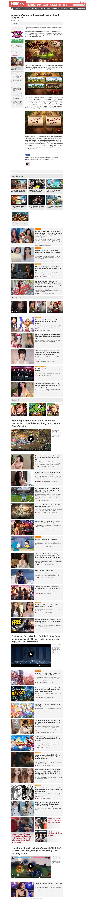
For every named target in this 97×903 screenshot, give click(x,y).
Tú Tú (36, 245)
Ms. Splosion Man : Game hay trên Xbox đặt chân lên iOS (16, 41)
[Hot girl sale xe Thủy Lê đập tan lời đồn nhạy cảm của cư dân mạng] (22, 478)
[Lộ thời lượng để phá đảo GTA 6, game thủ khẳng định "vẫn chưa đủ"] (22, 527)
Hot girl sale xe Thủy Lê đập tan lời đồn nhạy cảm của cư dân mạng (48, 473)
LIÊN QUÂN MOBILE (34, 8)
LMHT (25, 8)
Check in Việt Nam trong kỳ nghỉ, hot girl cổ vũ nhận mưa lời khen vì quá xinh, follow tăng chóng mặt (47, 804)
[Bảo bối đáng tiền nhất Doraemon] (22, 543)
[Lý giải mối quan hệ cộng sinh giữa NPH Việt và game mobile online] (54, 200)
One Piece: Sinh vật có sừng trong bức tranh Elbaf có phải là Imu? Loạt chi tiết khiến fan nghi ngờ (48, 789)
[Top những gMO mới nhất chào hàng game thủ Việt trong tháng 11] (17, 61)
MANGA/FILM (53, 5)
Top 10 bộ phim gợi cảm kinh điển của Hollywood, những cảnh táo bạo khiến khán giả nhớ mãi (47, 756)
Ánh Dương (37, 747)
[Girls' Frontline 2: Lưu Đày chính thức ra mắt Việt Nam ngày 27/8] (22, 511)
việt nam (47, 159)
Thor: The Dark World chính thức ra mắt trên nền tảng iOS (36, 207)
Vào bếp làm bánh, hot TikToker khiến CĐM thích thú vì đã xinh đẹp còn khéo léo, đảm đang (48, 722)
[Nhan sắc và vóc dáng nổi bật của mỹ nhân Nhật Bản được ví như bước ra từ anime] (22, 254)
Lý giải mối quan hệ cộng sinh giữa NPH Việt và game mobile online (54, 207)
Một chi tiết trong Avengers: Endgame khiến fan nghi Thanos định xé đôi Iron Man (48, 268)
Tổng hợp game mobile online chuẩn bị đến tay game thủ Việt (19, 223)
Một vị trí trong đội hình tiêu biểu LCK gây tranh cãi (55, 833)
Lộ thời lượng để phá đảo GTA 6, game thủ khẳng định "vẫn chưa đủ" (48, 522)
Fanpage (42, 159)
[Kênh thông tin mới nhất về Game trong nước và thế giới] (17, 4)
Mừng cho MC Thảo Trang (44, 570)
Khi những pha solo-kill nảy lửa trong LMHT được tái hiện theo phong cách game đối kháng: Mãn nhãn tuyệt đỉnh (37, 851)
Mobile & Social (43, 293)
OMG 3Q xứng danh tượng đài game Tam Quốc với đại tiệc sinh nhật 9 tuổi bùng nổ (47, 738)
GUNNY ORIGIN (18, 8)
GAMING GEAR (55, 8)
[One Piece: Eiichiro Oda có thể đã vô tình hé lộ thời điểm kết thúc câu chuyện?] (22, 324)
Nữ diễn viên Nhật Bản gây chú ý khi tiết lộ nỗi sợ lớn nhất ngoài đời (55, 820)
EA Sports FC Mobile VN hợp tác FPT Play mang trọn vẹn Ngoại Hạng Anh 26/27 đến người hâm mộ (47, 490)
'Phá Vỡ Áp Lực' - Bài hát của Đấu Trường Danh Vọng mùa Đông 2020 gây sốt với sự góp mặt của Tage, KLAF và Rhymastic (36, 639)
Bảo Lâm (37, 261)
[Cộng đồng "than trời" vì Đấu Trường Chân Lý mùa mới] (22, 710)
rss (85, 2)
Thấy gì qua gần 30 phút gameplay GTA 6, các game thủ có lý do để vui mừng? (48, 587)
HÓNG (59, 5)
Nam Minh (37, 375)
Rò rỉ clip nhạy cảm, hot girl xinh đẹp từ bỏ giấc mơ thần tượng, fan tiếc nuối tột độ (48, 336)
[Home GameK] (12, 8)
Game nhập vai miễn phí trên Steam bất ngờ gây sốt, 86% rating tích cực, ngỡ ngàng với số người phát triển (48, 689)
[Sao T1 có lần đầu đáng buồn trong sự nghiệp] (22, 373)
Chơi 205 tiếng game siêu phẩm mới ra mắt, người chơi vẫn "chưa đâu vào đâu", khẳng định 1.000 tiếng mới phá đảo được (17, 75)
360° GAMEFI (81, 8)
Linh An (37, 612)
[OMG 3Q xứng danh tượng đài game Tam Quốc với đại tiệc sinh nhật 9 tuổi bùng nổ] (22, 743)
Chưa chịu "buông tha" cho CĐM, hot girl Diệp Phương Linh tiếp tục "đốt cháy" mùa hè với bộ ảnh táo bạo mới (47, 555)
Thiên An (37, 546)
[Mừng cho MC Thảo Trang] (22, 576)
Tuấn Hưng (37, 343)
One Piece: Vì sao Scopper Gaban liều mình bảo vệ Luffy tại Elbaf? (47, 674)
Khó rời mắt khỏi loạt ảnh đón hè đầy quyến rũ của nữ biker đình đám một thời (47, 457)
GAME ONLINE (64, 8)
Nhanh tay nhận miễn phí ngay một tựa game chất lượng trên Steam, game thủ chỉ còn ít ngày (48, 621)
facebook (80, 2)
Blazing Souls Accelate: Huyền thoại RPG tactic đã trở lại (17, 46)
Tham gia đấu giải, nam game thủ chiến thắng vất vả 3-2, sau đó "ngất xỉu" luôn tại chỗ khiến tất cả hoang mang (21, 838)
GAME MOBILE (31, 5)
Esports (42, 375)
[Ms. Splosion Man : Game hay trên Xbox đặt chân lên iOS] (17, 34)
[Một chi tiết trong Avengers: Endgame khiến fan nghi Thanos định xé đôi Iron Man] (22, 271)
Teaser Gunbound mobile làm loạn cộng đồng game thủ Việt (18, 207)
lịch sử (51, 159)
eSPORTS (39, 5)
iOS (31, 157)
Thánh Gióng (36, 157)
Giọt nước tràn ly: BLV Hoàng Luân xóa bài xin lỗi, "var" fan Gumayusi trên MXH (17, 89)
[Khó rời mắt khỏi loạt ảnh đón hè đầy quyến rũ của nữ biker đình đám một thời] (22, 461)
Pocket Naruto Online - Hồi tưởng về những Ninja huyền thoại (36, 191)
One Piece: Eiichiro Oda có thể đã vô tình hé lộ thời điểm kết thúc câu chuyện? (47, 321)
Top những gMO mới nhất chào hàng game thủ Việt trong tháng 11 (16, 68)
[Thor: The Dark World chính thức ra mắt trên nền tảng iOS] (36, 200)
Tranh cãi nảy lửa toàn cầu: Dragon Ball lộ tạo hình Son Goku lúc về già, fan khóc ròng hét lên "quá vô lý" (17, 103)
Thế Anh (37, 293)
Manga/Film (41, 245)
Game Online (43, 343)
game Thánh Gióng (34, 159)
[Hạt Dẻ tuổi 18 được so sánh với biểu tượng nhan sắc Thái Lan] (22, 609)
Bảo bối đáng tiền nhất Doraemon (46, 539)
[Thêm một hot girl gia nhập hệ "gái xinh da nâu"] (22, 889)
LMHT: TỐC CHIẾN (45, 8)
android (27, 159)
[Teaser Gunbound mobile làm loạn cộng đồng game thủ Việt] (19, 200)
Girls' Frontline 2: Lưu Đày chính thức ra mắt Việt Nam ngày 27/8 (48, 505)
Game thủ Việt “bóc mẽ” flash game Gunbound (53, 191)
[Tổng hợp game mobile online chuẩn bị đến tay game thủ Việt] (20, 216)
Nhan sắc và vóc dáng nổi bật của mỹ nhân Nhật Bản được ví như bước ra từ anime (48, 252)
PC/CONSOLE (73, 8)
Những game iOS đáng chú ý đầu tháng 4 (18, 51)
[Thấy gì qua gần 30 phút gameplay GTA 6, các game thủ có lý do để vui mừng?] (22, 592)
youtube (83, 2)
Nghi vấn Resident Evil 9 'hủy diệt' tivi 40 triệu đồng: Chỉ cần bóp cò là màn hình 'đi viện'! (17, 82)
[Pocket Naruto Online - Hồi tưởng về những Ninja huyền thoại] (36, 184)
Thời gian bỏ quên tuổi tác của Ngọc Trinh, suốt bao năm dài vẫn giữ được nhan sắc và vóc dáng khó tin (47, 352)
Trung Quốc (48, 157)
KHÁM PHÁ (45, 5)
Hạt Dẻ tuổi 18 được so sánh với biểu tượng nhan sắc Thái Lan (47, 605)
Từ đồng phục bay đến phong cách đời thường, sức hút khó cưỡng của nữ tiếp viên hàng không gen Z (47, 385)
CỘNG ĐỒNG (66, 5)
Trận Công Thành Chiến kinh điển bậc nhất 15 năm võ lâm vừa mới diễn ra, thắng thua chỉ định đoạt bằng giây (36, 423)
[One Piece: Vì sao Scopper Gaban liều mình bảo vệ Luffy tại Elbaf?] (22, 677)
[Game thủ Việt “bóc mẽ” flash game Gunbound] (54, 184)
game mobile (55, 157)
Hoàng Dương (38, 393)
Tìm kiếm (84, 5)
